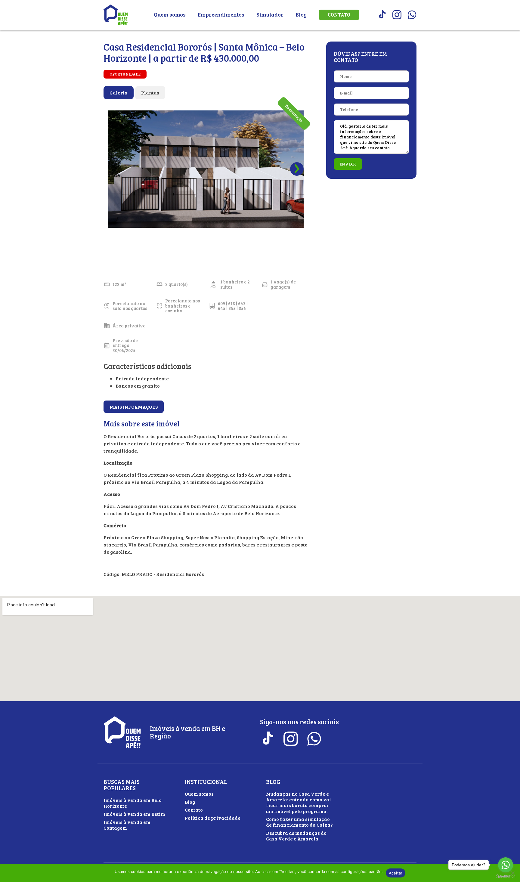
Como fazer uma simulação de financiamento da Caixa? (299, 822)
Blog (301, 14)
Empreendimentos (221, 14)
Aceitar (396, 873)
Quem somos (170, 14)
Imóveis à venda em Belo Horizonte (133, 803)
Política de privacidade (212, 818)
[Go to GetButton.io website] (505, 876)
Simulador (269, 14)
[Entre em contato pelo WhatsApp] (411, 14)
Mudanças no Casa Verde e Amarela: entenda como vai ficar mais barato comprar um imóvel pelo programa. (298, 802)
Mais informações (134, 407)
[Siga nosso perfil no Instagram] (396, 14)
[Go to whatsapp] (505, 864)
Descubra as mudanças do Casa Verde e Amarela (296, 836)
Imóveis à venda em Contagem (127, 825)
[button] (297, 169)
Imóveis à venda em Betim (134, 814)
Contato (339, 14)
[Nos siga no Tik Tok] (381, 14)
